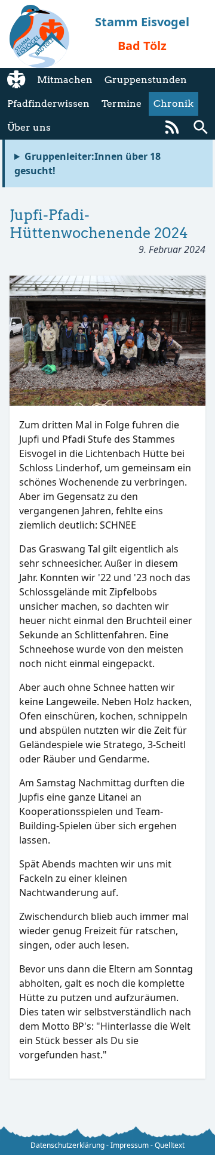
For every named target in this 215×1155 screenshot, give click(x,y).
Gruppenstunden (146, 79)
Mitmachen (65, 79)
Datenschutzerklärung (67, 1145)
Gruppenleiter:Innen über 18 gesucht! (87, 163)
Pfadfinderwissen (48, 103)
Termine (122, 103)
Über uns (29, 127)
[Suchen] (201, 128)
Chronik (173, 103)
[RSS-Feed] (172, 128)
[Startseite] (16, 80)
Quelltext (170, 1145)
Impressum (129, 1145)
